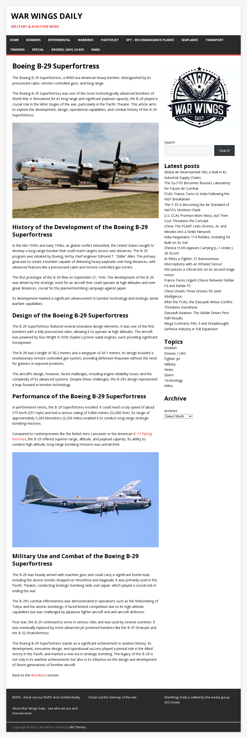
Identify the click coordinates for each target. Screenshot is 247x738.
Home (14, 40)
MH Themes (78, 727)
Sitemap (115, 697)
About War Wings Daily (28, 708)
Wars (95, 50)
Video (168, 385)
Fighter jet (110, 40)
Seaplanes (189, 40)
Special (38, 50)
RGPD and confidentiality (62, 697)
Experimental (59, 40)
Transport (215, 40)
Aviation (170, 347)
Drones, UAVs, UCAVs (67, 50)
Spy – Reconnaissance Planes (150, 40)
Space (169, 375)
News (168, 369)
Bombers (33, 40)
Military (170, 364)
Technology (173, 380)
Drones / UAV (174, 353)
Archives (170, 410)
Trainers (17, 50)
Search (169, 142)
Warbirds (85, 40)
